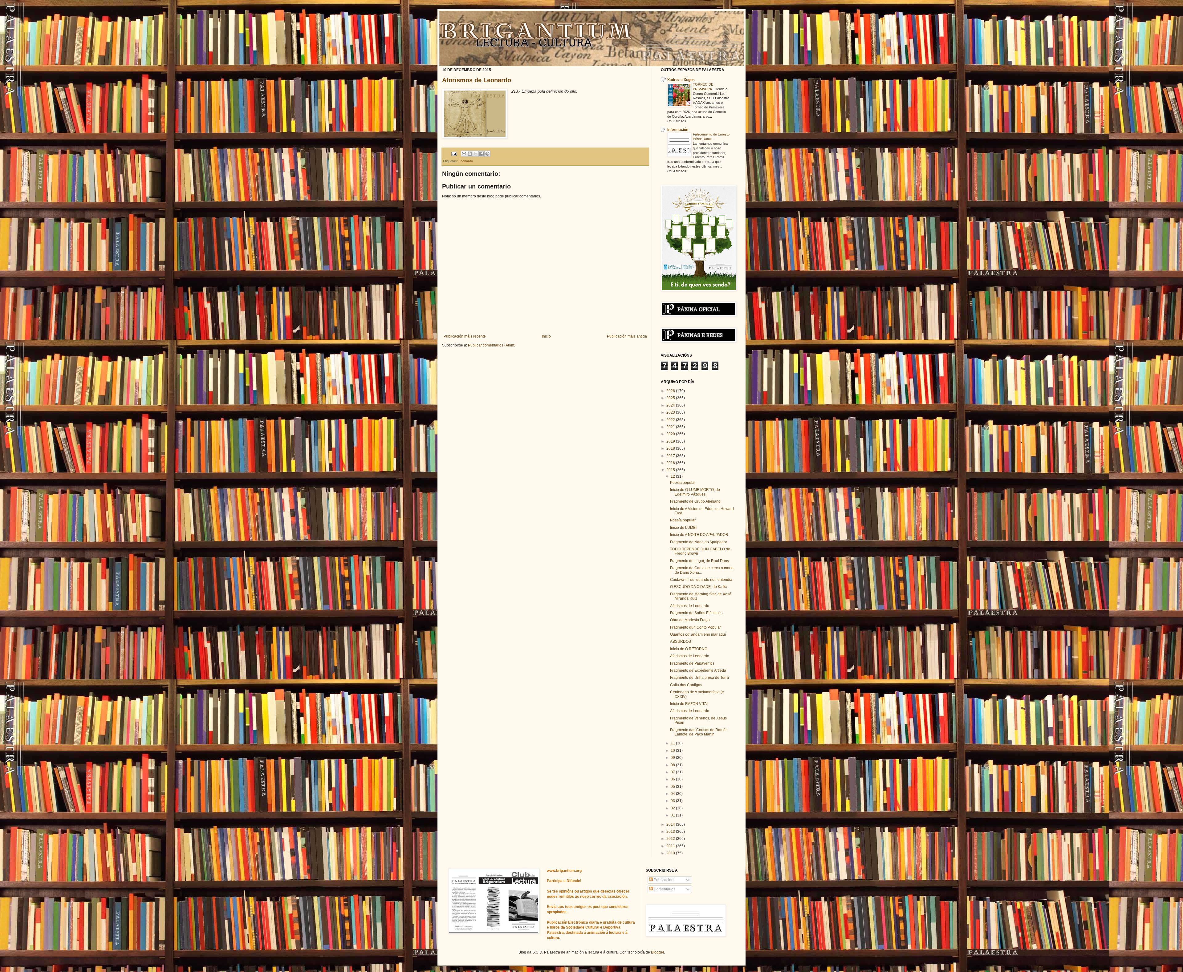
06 (673, 779)
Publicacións (664, 880)
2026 (671, 391)
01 (673, 815)
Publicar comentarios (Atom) (491, 345)
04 (673, 794)
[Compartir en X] (476, 154)
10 (673, 750)
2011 (671, 846)
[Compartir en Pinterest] (487, 154)
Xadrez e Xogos (681, 80)
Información (677, 130)
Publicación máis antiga (627, 336)
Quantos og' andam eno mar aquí (698, 634)
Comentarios (664, 889)
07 (673, 772)
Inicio (546, 336)
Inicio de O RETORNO (688, 649)
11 (673, 743)
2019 (671, 441)
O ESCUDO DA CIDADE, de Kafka (698, 587)
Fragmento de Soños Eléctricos (696, 613)
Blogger (657, 952)
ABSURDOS (680, 641)
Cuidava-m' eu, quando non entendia (701, 579)
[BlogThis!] (470, 154)
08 (673, 765)
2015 (671, 470)
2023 (671, 412)
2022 (671, 420)
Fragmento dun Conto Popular (695, 627)
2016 (671, 463)
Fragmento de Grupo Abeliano (695, 501)
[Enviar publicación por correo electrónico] (454, 153)
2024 (671, 405)
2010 (671, 853)
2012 (671, 838)
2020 (671, 434)
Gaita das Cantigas (686, 685)
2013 (671, 831)
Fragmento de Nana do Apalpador (698, 542)
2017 (671, 456)
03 (673, 801)
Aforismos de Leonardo (476, 80)
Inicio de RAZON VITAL (689, 704)
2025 (671, 398)
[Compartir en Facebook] (481, 154)
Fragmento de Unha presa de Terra (699, 677)
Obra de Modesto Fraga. (690, 620)
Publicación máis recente (465, 336)
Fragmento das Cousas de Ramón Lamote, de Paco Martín (699, 732)
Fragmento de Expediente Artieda (698, 670)
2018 (671, 448)
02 (673, 808)
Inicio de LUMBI (683, 527)
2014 (671, 824)
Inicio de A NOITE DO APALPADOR (699, 535)
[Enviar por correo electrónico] (464, 154)
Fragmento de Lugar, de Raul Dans (699, 561)
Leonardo (466, 161)
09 (673, 757)
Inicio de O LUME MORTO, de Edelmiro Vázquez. (695, 492)
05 (673, 786)
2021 (671, 427)
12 (673, 476)
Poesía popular (683, 482)
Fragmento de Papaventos (692, 663)
